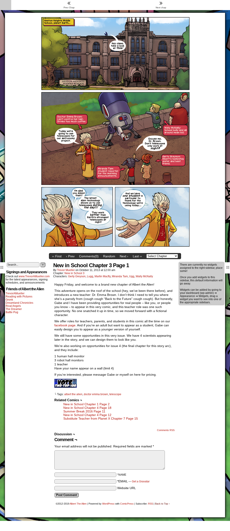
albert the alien (73, 394)
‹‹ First (57, 256)
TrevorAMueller (15, 293)
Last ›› (137, 256)
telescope (115, 394)
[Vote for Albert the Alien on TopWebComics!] (65, 386)
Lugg (90, 276)
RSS (150, 503)
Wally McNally (144, 276)
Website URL (126, 488)
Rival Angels (13, 306)
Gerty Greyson (77, 276)
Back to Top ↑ (162, 503)
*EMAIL (133, 481)
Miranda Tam (120, 276)
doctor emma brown (96, 394)
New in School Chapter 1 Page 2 (86, 404)
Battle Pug (12, 312)
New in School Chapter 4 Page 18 (87, 408)
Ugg (131, 276)
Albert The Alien (78, 503)
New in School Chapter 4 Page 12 (87, 415)
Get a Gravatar (141, 481)
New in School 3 (74, 273)
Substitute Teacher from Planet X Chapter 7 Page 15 (100, 418)
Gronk (9, 299)
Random (109, 256)
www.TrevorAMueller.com (34, 276)
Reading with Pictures (19, 296)
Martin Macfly (103, 276)
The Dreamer (14, 309)
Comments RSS (166, 430)
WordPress (108, 503)
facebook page (64, 325)
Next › (124, 256)
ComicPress (127, 503)
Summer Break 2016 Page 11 (84, 411)
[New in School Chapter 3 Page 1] (115, 250)
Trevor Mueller (66, 270)
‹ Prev (70, 256)
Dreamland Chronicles (19, 302)
